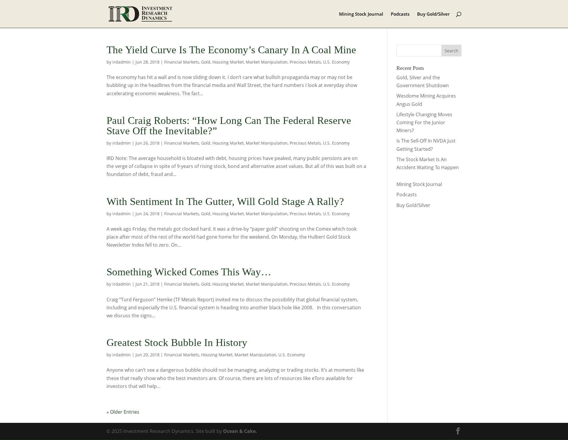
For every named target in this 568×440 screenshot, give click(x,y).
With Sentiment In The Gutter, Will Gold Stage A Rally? (225, 201)
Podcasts (400, 14)
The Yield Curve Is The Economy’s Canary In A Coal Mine (231, 50)
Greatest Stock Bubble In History (176, 342)
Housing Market (228, 62)
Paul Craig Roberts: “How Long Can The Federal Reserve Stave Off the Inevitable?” (228, 126)
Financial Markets (181, 62)
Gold (205, 62)
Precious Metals (305, 62)
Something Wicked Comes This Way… (188, 272)
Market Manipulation (267, 62)
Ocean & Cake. (240, 431)
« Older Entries (122, 412)
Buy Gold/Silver (433, 14)
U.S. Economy (336, 62)
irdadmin (121, 62)
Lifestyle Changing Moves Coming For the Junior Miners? (424, 122)
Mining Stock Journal (361, 14)
